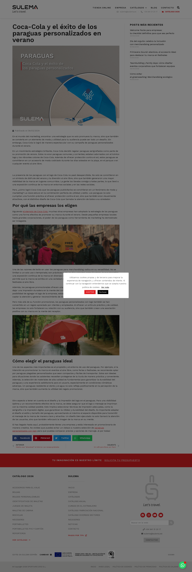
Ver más (105, 287)
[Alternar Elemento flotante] (182, 565)
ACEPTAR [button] (90, 292)
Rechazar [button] (103, 292)
